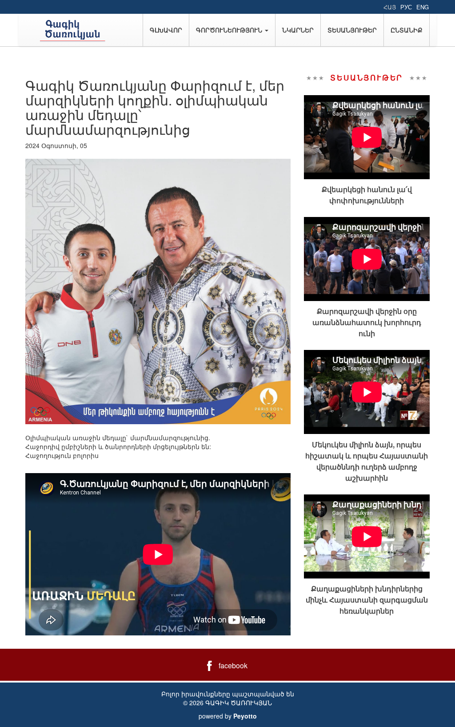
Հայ (389, 7)
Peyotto (245, 715)
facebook (233, 665)
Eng (422, 7)
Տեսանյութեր (352, 29)
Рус (406, 7)
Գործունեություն (230, 29)
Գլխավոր (166, 29)
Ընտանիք (407, 29)
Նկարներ (298, 29)
